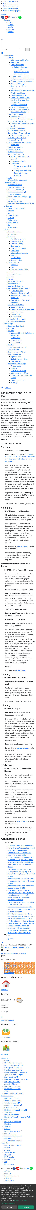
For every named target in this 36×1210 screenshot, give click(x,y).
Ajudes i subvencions (12, 1105)
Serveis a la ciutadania (12, 1100)
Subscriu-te (5, 1037)
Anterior (4, 1020)
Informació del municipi (13, 1140)
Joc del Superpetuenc (12, 1131)
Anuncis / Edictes (10, 1084)
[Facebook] (3, 17)
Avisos (6, 968)
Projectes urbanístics (12, 1082)
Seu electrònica (10, 1077)
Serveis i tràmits (7, 1096)
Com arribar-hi (10, 1133)
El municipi (5, 1119)
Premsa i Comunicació (12, 1145)
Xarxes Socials (9, 1152)
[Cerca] (28, 49)
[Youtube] (6, 17)
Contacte (4, 14)
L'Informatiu (9, 1157)
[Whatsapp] (20, 17)
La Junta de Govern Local (13, 1065)
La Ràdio (7, 1155)
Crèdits (7, 1171)
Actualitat (4, 1143)
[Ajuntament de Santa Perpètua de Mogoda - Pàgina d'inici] (10, 43)
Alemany (11, 29)
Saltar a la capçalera (10, 1)
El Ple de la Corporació (12, 1063)
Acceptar (26, 1207)
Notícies (7, 970)
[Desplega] (12, 388)
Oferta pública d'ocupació (14, 1093)
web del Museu (22, 546)
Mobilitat (7, 1124)
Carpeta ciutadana (11, 1108)
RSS (5, 1162)
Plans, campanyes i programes (16, 1079)
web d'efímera (19, 670)
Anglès (10, 27)
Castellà (11, 25)
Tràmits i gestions (11, 1103)
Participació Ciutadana (12, 1068)
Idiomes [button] (7, 20)
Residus (7, 1129)
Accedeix (4, 990)
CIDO (6, 1091)
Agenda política (10, 966)
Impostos (8, 1112)
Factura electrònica (11, 1115)
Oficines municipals (11, 1098)
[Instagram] (13, 17)
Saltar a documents (10, 6)
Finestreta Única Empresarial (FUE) (17, 1117)
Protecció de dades (11, 1176)
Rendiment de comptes (13, 1070)
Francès (11, 32)
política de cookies (20, 1200)
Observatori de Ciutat (12, 1122)
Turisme (7, 1126)
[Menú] (2, 53)
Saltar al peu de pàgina (11, 11)
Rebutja (9, 1207)
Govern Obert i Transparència (15, 1072)
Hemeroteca (9, 1164)
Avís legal (7, 1178)
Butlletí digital (9, 1159)
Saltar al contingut (10, 3)
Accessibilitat (9, 1180)
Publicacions (9, 973)
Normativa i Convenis (12, 1089)
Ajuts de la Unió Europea (13, 1075)
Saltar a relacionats (10, 8)
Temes (8, 388)
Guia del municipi (11, 1138)
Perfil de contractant (12, 1086)
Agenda (7, 963)
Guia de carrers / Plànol (13, 1136)
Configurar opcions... (8, 1203)
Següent (11, 1020)
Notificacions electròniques (14, 1110)
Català (10, 22)
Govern (7, 1060)
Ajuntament (5, 1058)
